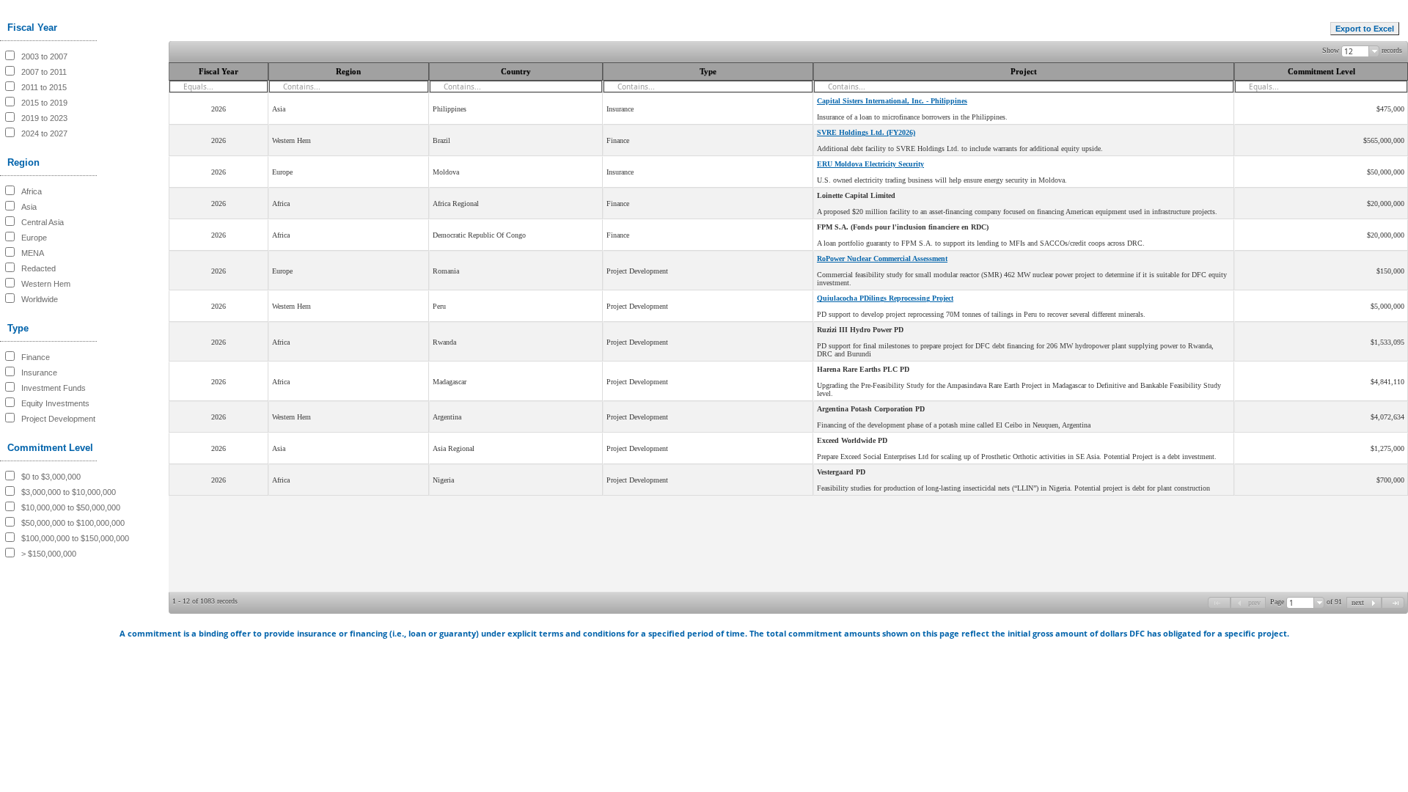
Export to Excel (1364, 28)
